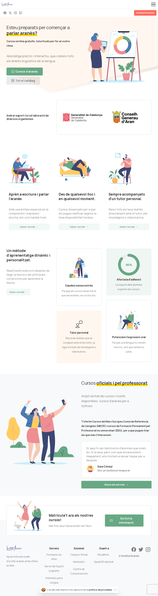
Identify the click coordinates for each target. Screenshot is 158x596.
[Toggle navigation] (153, 4)
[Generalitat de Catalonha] (82, 117)
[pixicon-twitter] (140, 549)
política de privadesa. (100, 589)
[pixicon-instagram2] (148, 549)
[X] (10, 13)
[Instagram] (15, 13)
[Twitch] (20, 13)
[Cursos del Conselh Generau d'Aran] (125, 117)
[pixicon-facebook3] (133, 549)
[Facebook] (5, 13)
